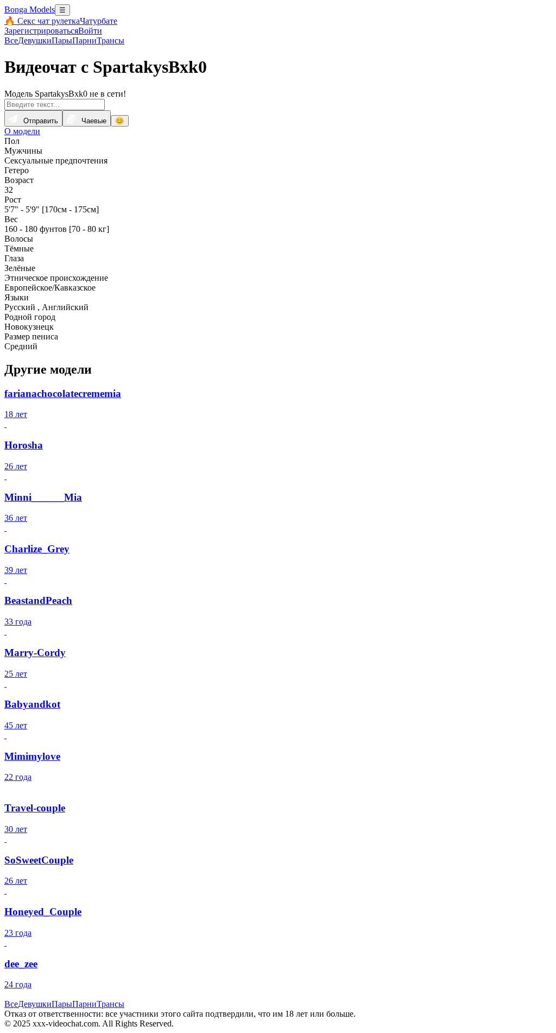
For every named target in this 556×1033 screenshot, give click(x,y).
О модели (22, 131)
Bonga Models (29, 9)
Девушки (35, 40)
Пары (62, 40)
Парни (84, 40)
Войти (90, 30)
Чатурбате (98, 21)
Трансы (110, 40)
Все (11, 40)
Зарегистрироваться (41, 30)
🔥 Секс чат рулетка (42, 21)
